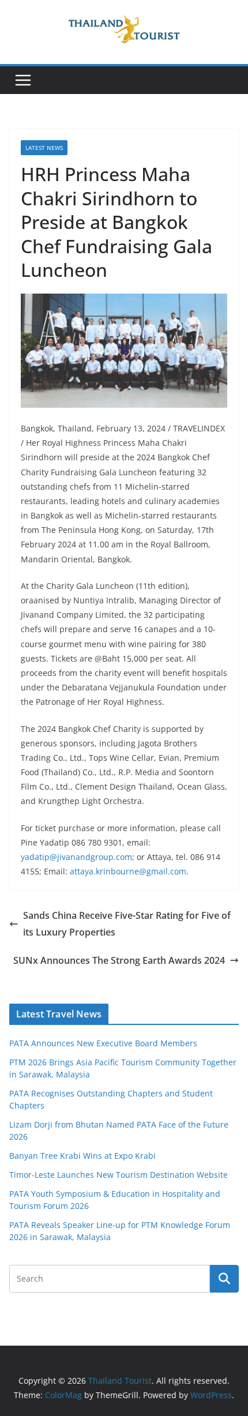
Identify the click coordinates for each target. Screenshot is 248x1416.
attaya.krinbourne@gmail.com (128, 871)
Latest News (44, 148)
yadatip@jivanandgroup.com (76, 856)
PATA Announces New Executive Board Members (103, 1043)
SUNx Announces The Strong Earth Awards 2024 (119, 960)
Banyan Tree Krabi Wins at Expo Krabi (82, 1155)
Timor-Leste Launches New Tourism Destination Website (118, 1174)
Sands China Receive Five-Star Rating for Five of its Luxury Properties (127, 923)
